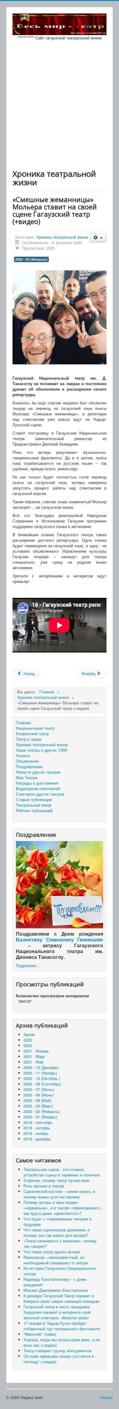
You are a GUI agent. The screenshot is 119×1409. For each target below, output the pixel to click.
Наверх (106, 1397)
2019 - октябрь (36, 1128)
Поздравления (29, 766)
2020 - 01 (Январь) (40, 1117)
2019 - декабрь (37, 1139)
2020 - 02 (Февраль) (31, 259)
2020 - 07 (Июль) (38, 1089)
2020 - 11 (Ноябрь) (40, 1073)
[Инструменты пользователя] (98, 237)
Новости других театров (38, 772)
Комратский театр (32, 733)
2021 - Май (33, 1062)
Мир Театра (26, 777)
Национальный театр (35, 728)
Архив (29, 1034)
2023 (27, 1040)
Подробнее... (28, 965)
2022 (27, 1045)
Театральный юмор (33, 805)
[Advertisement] (59, 103)
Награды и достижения (37, 783)
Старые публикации (34, 799)
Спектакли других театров (40, 794)
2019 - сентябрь (37, 1122)
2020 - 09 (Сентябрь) (42, 1084)
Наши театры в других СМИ (41, 750)
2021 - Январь (36, 1051)
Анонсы (23, 755)
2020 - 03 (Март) (38, 1106)
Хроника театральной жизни (62, 237)
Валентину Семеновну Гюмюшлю (59, 939)
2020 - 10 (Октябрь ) (41, 1078)
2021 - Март (34, 1056)
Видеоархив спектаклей (38, 788)
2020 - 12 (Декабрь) (41, 1067)
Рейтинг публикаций (34, 810)
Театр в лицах (29, 739)
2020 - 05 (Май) (37, 1100)
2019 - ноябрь (36, 1133)
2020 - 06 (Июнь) (38, 1095)
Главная (23, 722)
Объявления (27, 761)
